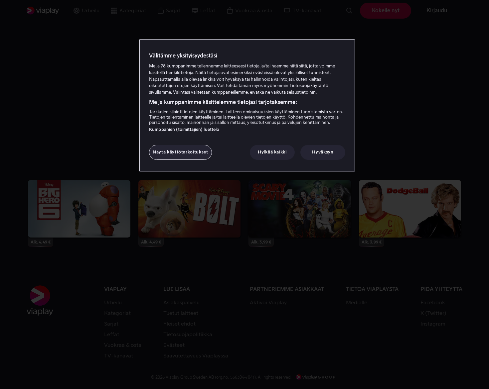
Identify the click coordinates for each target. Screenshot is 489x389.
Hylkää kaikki (272, 152)
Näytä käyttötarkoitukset (180, 152)
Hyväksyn (322, 152)
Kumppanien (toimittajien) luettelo (184, 129)
